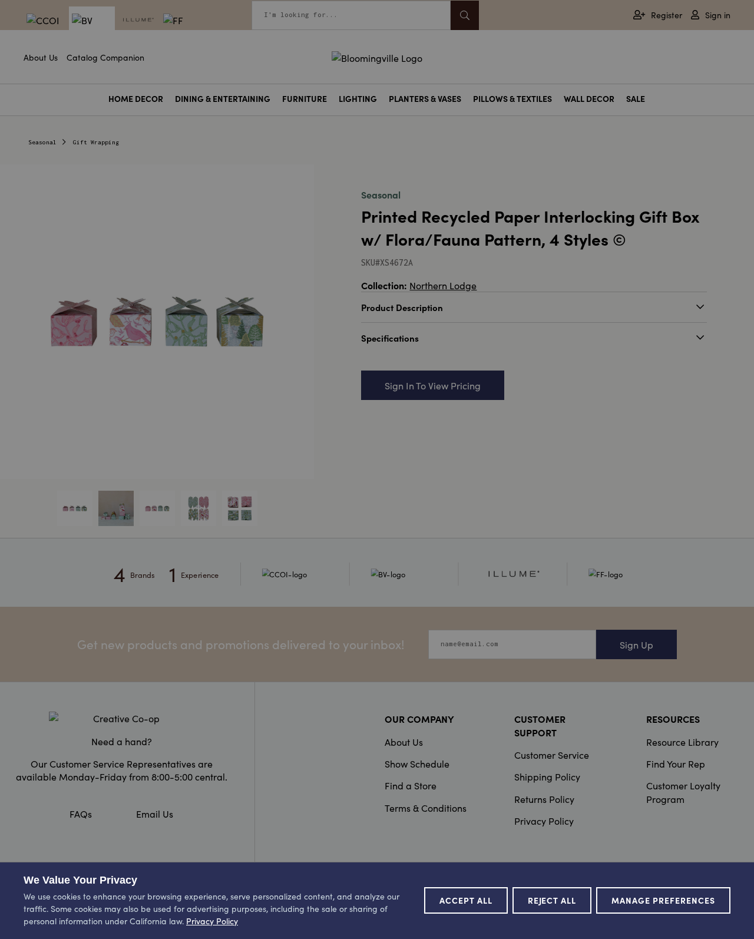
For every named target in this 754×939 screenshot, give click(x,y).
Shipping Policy (547, 776)
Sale (635, 98)
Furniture (304, 98)
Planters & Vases (425, 98)
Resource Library (682, 741)
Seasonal (42, 142)
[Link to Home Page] (377, 55)
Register (666, 15)
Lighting (358, 98)
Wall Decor (589, 98)
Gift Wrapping (96, 142)
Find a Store (410, 785)
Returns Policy (544, 798)
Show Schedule (417, 763)
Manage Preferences (663, 900)
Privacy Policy (544, 820)
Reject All (552, 900)
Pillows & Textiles (512, 98)
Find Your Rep (675, 763)
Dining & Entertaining (222, 98)
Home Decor (135, 98)
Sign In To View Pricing (433, 385)
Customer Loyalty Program (683, 792)
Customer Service (551, 754)
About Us (41, 57)
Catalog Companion (105, 57)
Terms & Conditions (426, 807)
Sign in (717, 15)
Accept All (465, 900)
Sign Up (636, 644)
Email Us (154, 813)
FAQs (81, 813)
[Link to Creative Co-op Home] (121, 718)
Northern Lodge (443, 285)
